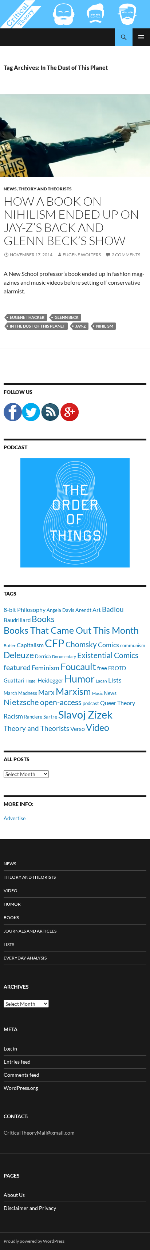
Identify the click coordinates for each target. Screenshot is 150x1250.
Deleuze (19, 655)
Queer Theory (117, 702)
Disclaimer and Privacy (30, 1208)
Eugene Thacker (27, 317)
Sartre (50, 716)
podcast (91, 703)
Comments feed (21, 1075)
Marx (46, 692)
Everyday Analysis (25, 958)
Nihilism (104, 326)
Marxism (73, 691)
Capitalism (30, 644)
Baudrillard (17, 620)
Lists (115, 680)
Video (97, 727)
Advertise (14, 818)
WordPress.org (21, 1088)
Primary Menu (141, 37)
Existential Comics (107, 655)
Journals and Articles (30, 931)
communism (132, 645)
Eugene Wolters (82, 254)
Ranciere (33, 717)
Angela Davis (60, 610)
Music (97, 693)
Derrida (43, 656)
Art (96, 609)
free (102, 668)
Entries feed (17, 1062)
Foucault (78, 666)
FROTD (117, 668)
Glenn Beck (67, 317)
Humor (79, 679)
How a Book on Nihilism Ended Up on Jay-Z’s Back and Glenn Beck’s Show (71, 221)
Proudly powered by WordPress (34, 1241)
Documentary (64, 656)
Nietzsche (21, 702)
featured (17, 667)
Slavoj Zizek (85, 714)
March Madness (20, 693)
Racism (13, 716)
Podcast (15, 447)
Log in (10, 1048)
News (10, 188)
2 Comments (126, 254)
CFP (54, 643)
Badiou (113, 609)
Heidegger (50, 680)
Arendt (83, 610)
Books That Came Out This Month (71, 630)
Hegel (30, 680)
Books (43, 619)
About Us (14, 1195)
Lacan (101, 680)
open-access (61, 702)
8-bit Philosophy (25, 609)
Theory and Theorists (45, 188)
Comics (108, 645)
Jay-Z (80, 326)
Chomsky (81, 644)
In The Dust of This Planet (37, 326)
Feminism (45, 668)
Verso (77, 728)
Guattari (14, 680)
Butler (10, 645)
